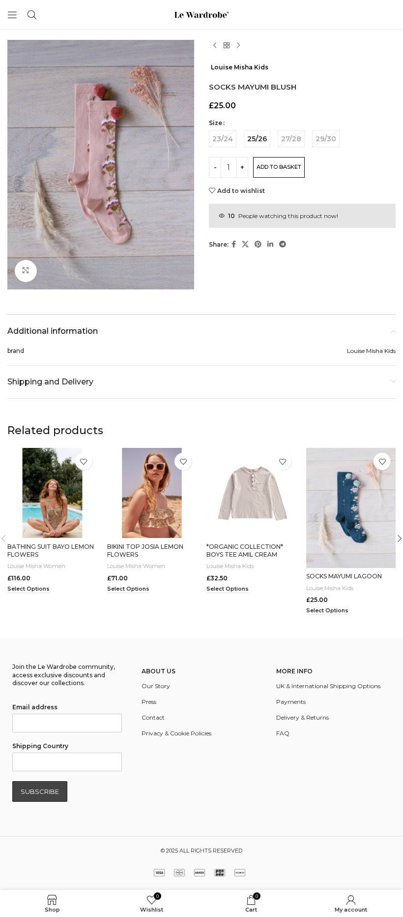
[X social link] (245, 244)
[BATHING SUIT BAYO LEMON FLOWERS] (52, 493)
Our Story (156, 686)
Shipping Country (40, 746)
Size (215, 122)
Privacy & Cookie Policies (176, 733)
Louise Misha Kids (239, 67)
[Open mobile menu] (12, 15)
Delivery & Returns (302, 717)
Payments (291, 701)
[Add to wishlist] (83, 461)
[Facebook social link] (234, 244)
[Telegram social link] (282, 244)
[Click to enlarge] (26, 271)
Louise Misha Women (36, 566)
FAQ (282, 733)
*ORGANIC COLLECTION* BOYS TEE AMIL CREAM (244, 551)
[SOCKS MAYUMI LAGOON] (351, 508)
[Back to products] (226, 46)
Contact (153, 717)
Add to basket (279, 166)
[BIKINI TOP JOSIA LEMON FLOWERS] (152, 493)
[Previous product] (215, 46)
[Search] (32, 15)
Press (149, 701)
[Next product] (238, 46)
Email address (35, 707)
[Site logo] (201, 14)
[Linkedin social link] (270, 244)
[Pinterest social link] (258, 244)
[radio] (222, 138)
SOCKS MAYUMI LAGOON (344, 576)
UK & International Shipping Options (328, 686)
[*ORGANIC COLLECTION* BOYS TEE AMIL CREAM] (251, 493)
